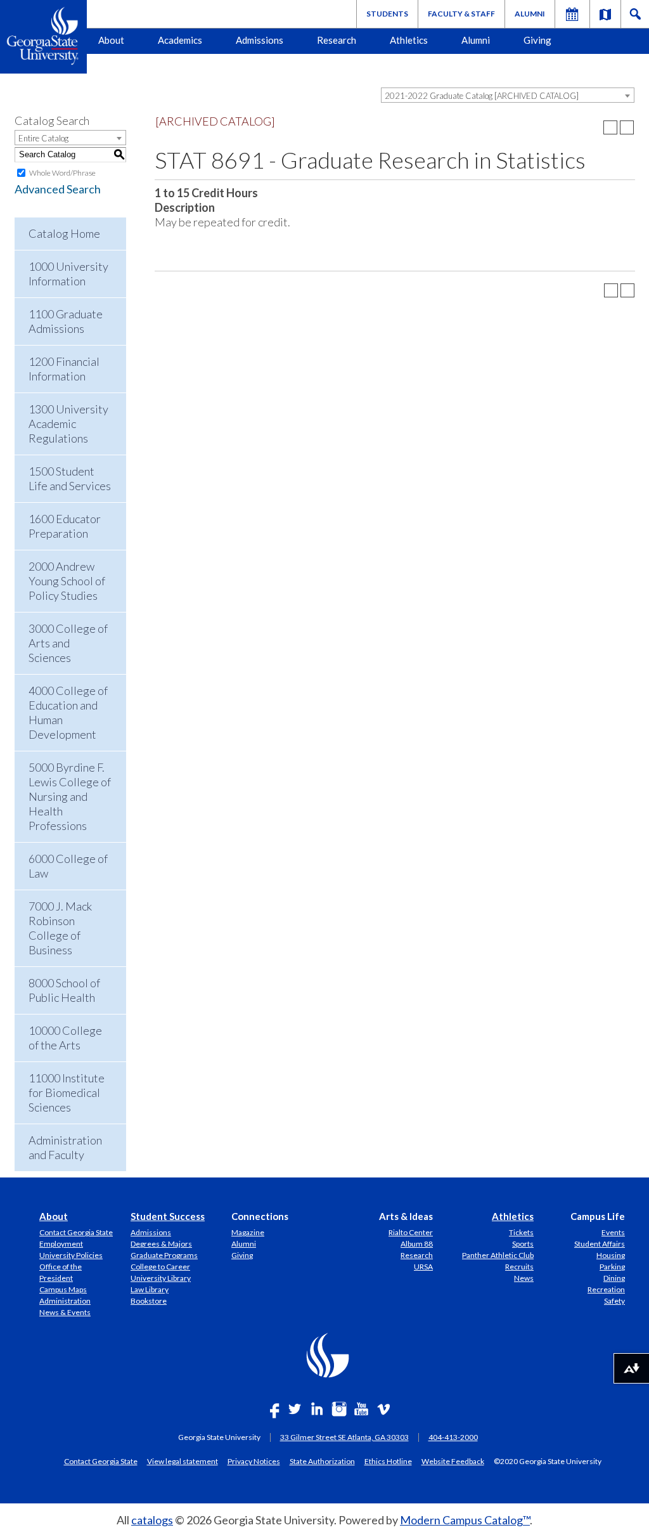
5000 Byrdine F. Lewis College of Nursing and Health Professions (70, 796)
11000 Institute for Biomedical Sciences (67, 1092)
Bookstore (149, 1301)
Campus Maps (63, 1289)
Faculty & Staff (461, 13)
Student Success (168, 1216)
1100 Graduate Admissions (66, 321)
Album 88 (417, 1243)
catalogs (152, 1520)
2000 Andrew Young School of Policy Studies (67, 580)
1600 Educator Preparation (65, 526)
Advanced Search (58, 189)
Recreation (606, 1289)
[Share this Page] (594, 127)
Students (387, 13)
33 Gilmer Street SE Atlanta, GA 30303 (344, 1437)
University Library (161, 1278)
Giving (537, 40)
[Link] (605, 14)
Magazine (247, 1232)
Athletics (409, 40)
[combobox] (507, 95)
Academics (180, 40)
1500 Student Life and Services (70, 478)
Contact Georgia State (76, 1232)
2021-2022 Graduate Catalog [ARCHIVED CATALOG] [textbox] (482, 96)
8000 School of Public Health (64, 990)
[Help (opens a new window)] (627, 127)
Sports (523, 1243)
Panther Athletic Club (498, 1255)
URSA (423, 1266)
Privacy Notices (254, 1460)
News (524, 1278)
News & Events (65, 1312)
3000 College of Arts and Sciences (68, 643)
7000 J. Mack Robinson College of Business (60, 928)
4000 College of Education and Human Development (68, 712)
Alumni (530, 13)
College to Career (160, 1266)
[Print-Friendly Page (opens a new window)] (610, 127)
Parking (612, 1266)
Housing (610, 1255)
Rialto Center (411, 1232)
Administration (65, 1301)
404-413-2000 (453, 1437)
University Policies (71, 1255)
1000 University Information (68, 273)
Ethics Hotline (388, 1460)
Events (613, 1232)
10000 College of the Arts (65, 1037)
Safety (614, 1301)
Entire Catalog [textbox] (43, 138)
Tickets (521, 1232)
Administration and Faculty (65, 1147)
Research (336, 40)
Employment (61, 1243)
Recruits (519, 1266)
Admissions (259, 40)
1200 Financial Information (64, 368)
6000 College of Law (68, 866)
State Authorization (322, 1460)
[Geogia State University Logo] (43, 37)
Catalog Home (64, 233)
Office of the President (60, 1272)
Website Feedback (452, 1460)
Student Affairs (599, 1243)
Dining (614, 1278)
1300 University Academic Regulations (68, 423)
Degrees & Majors (161, 1243)
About (111, 40)
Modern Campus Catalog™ (465, 1520)
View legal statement (182, 1460)
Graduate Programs (164, 1255)
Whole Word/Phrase (62, 173)
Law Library (150, 1289)
